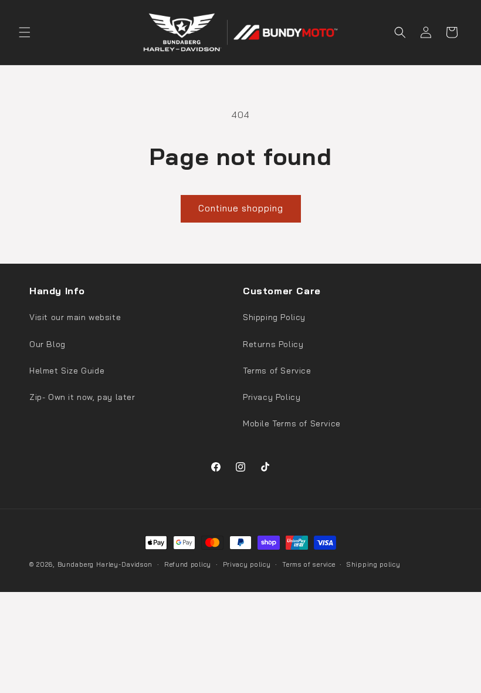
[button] (25, 32)
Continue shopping (240, 208)
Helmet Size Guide (66, 370)
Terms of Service (277, 370)
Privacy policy (247, 564)
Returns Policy (273, 344)
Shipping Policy (274, 317)
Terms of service (308, 564)
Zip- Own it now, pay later (82, 397)
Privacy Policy (271, 397)
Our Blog (47, 344)
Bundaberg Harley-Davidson (105, 564)
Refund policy (187, 564)
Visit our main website (75, 317)
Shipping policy (374, 564)
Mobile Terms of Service (292, 423)
